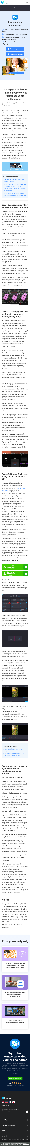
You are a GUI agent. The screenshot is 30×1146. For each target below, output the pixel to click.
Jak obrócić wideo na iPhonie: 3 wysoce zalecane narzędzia (14, 750)
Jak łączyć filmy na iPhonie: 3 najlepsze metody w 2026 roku (15, 1021)
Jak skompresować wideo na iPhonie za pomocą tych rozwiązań (15, 754)
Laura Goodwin (7, 102)
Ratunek (8, 7)
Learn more (18, 1144)
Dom (3, 7)
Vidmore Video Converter (15, 24)
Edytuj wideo (14, 7)
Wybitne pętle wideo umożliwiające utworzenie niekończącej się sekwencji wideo (15, 994)
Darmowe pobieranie (16, 49)
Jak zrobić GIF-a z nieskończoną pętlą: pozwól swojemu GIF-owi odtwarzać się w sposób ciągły (15, 965)
